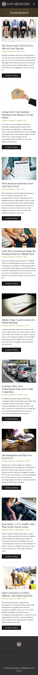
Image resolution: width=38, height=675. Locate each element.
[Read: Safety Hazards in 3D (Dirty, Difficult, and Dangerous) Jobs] (19, 577)
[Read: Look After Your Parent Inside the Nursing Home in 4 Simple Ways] (19, 238)
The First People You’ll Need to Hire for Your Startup (17, 47)
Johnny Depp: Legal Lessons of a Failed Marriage (18, 321)
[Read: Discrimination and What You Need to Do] (19, 440)
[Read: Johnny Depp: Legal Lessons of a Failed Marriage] (19, 304)
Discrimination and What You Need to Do (17, 457)
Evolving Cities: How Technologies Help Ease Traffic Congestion (17, 389)
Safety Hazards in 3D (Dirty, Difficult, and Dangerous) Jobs (17, 594)
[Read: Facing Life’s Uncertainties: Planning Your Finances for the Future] (19, 97)
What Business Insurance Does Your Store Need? (17, 185)
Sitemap (19, 671)
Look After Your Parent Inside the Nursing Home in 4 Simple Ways (19, 252)
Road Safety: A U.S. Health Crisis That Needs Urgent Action (18, 525)
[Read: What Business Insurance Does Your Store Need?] (19, 168)
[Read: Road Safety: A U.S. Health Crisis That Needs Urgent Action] (19, 509)
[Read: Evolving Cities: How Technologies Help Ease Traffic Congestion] (19, 371)
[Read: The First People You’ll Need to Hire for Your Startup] (19, 30)
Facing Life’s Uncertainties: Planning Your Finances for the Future (17, 114)
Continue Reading (11, 76)
